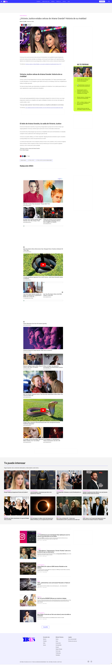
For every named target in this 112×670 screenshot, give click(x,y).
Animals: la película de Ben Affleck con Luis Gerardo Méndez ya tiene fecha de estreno (95, 493)
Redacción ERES (30, 21)
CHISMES (39, 549)
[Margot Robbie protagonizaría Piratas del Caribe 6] (16, 479)
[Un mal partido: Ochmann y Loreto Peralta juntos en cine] (69, 479)
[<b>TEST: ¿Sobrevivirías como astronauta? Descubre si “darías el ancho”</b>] (28, 584)
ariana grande (23, 160)
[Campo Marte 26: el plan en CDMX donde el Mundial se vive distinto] (28, 568)
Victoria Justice (31, 160)
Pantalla (58, 1)
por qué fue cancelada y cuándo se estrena (83, 109)
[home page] (5, 1)
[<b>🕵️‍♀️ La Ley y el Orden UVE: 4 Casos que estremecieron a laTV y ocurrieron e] (69, 505)
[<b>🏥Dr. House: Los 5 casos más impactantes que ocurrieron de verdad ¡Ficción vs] (95, 505)
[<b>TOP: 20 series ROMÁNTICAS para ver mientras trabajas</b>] (28, 600)
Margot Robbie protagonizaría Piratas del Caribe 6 (16, 492)
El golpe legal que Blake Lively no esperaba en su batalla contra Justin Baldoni (83, 80)
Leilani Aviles (44, 540)
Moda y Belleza (45, 1)
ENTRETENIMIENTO (23, 15)
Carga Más (45, 627)
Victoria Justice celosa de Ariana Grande (44, 160)
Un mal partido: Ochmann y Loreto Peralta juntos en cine (69, 493)
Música (52, 1)
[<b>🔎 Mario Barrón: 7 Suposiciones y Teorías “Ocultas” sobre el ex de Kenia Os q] (28, 553)
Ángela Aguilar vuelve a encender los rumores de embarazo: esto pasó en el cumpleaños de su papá (83, 91)
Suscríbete (102, 1)
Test (69, 1)
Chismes (38, 1)
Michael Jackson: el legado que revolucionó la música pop (84, 98)
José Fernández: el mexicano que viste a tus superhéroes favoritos (41, 493)
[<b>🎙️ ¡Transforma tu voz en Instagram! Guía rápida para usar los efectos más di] (28, 537)
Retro (64, 1)
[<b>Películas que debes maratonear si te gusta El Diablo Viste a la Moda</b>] (16, 505)
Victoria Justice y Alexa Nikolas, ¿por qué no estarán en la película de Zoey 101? (43, 64)
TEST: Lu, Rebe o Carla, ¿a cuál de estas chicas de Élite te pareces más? (83, 103)
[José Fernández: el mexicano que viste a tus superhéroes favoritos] (42, 479)
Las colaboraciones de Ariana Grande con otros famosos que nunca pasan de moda (44, 107)
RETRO (31, 516)
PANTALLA (6, 516)
